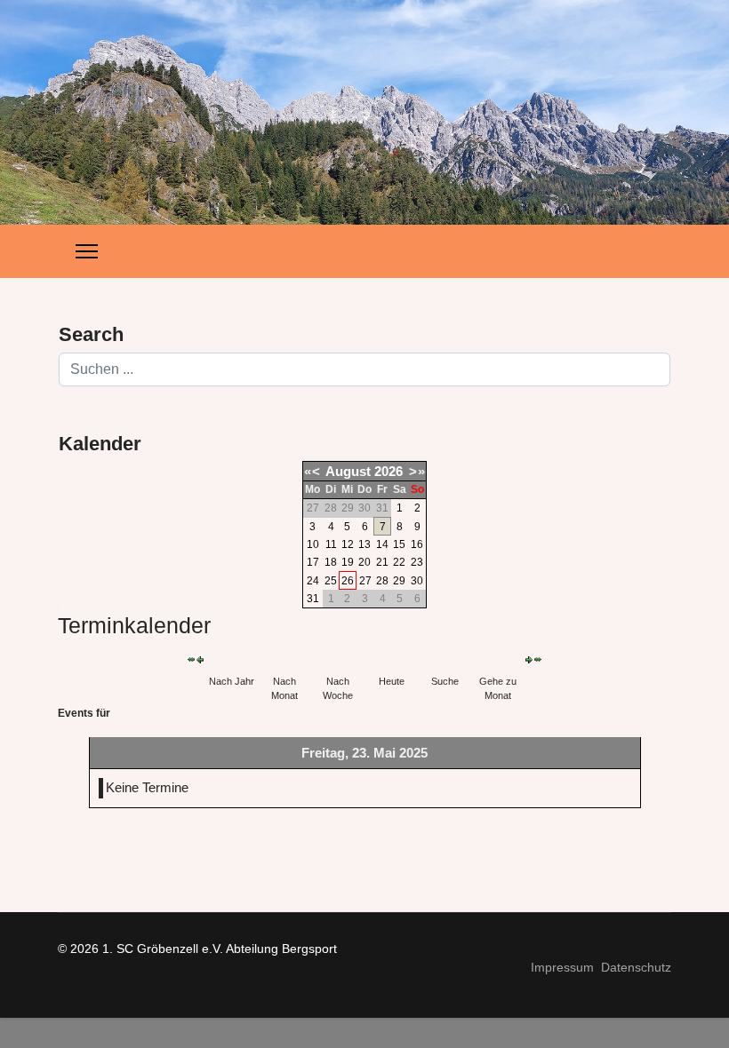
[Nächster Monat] (537, 659)
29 (399, 581)
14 (382, 544)
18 (330, 562)
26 (347, 581)
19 (347, 562)
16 (417, 544)
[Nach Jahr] (231, 659)
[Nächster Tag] (529, 659)
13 (364, 544)
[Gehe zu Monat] (498, 659)
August (348, 471)
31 (313, 598)
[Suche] (444, 659)
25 (330, 581)
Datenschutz (636, 967)
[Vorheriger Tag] (200, 659)
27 (365, 581)
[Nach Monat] (284, 659)
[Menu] (87, 251)
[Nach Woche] (338, 659)
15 (399, 544)
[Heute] (391, 659)
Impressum (562, 967)
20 (364, 562)
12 (347, 544)
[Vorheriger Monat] (191, 659)
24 (313, 581)
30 (417, 581)
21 (382, 562)
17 (313, 562)
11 (331, 544)
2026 (388, 471)
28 (382, 581)
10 (313, 544)
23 (417, 562)
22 (399, 562)
